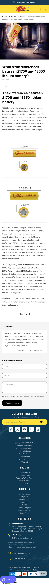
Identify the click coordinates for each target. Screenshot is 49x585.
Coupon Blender (24, 510)
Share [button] (7, 86)
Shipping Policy (24, 475)
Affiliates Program (24, 507)
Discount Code (24, 494)
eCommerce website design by (20, 570)
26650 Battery (24, 459)
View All (24, 462)
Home (4, 16)
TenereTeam (24, 513)
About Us (24, 502)
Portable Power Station (24, 448)
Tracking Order (24, 499)
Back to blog (26, 314)
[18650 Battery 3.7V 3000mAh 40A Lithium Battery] (24, 200)
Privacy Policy (24, 472)
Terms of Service (24, 481)
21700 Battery (24, 456)
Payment (24, 497)
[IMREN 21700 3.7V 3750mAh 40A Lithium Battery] (24, 155)
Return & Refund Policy (24, 478)
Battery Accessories (24, 445)
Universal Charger (24, 451)
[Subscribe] (41, 422)
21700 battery (27, 265)
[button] (2, 9)
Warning (24, 483)
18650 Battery (24, 454)
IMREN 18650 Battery (17, 16)
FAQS (24, 505)
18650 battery (27, 271)
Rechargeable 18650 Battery (24, 443)
